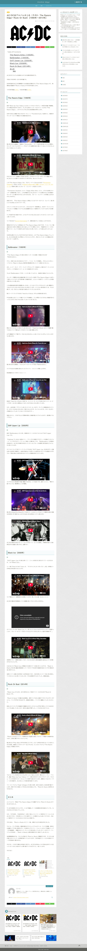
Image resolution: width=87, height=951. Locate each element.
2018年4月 (65, 136)
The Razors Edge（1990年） (22, 55)
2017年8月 (65, 150)
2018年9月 (65, 130)
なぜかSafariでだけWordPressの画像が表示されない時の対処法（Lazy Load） (71, 64)
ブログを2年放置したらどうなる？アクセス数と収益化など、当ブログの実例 (71, 52)
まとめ (12, 69)
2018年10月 (65, 126)
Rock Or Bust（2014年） (20, 66)
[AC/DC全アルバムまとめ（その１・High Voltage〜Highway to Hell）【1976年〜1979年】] (30, 864)
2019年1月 (65, 119)
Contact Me (49, 5)
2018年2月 (65, 140)
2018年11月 (65, 123)
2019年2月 (65, 116)
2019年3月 (65, 112)
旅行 (42, 5)
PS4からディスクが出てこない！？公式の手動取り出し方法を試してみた (71, 46)
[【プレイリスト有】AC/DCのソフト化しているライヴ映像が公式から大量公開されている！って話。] (46, 864)
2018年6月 (65, 133)
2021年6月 (65, 102)
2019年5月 (65, 105)
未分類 (64, 84)
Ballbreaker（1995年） (20, 57)
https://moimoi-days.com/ (21, 897)
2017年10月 (65, 143)
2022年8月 (65, 95)
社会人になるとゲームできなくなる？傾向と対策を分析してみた (71, 58)
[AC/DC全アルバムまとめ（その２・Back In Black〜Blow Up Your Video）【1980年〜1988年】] (14, 864)
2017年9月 (65, 147)
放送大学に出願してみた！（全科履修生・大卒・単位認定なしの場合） (71, 40)
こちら (16, 89)
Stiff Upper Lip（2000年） (21, 60)
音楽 (36, 5)
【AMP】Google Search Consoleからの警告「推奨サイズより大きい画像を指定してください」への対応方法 (70, 19)
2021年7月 (65, 99)
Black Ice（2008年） (19, 63)
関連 (14, 71)
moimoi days (43, 2)
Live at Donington (21, 220)
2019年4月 (65, 109)
